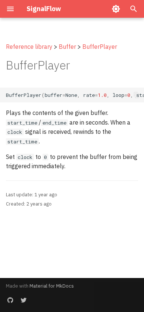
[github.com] (10, 300)
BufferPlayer (99, 46)
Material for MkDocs (52, 286)
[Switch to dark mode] (116, 8)
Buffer (67, 46)
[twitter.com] (24, 300)
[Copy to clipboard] (136, 95)
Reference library (29, 46)
